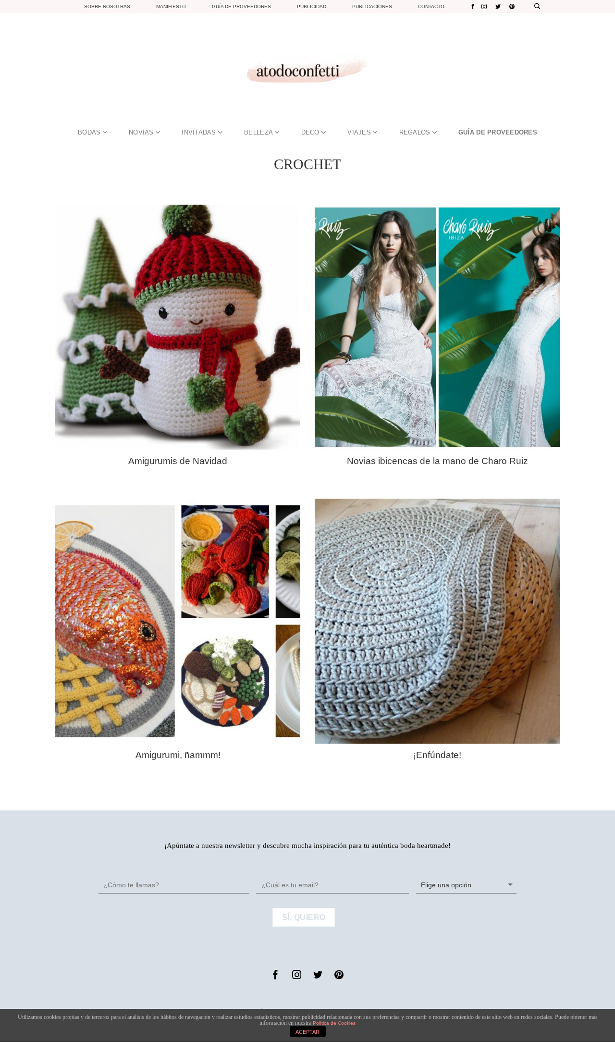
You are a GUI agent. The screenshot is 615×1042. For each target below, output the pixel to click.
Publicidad (311, 6)
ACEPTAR (307, 1032)
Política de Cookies (334, 1023)
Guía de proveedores (241, 6)
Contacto (431, 6)
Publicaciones (372, 6)
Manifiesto (171, 6)
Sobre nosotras (107, 6)
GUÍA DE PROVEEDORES (497, 132)
